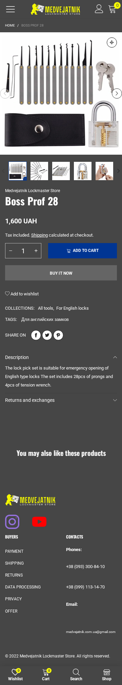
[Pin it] (58, 335)
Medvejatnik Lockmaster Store (32, 190)
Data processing (23, 587)
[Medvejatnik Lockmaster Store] (55, 9)
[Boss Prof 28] (61, 93)
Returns (14, 575)
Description (17, 357)
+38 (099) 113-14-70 (85, 586)
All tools (45, 308)
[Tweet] (47, 335)
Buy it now (61, 273)
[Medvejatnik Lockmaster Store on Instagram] (9, 518)
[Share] (36, 335)
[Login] (96, 8)
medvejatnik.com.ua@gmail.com (91, 632)
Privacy (13, 599)
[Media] (112, 42)
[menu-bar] (10, 9)
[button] (5, 93)
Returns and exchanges (30, 400)
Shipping (39, 235)
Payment (14, 551)
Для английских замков (45, 319)
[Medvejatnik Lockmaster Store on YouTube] (36, 518)
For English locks (72, 308)
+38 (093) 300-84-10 (85, 566)
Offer (11, 611)
